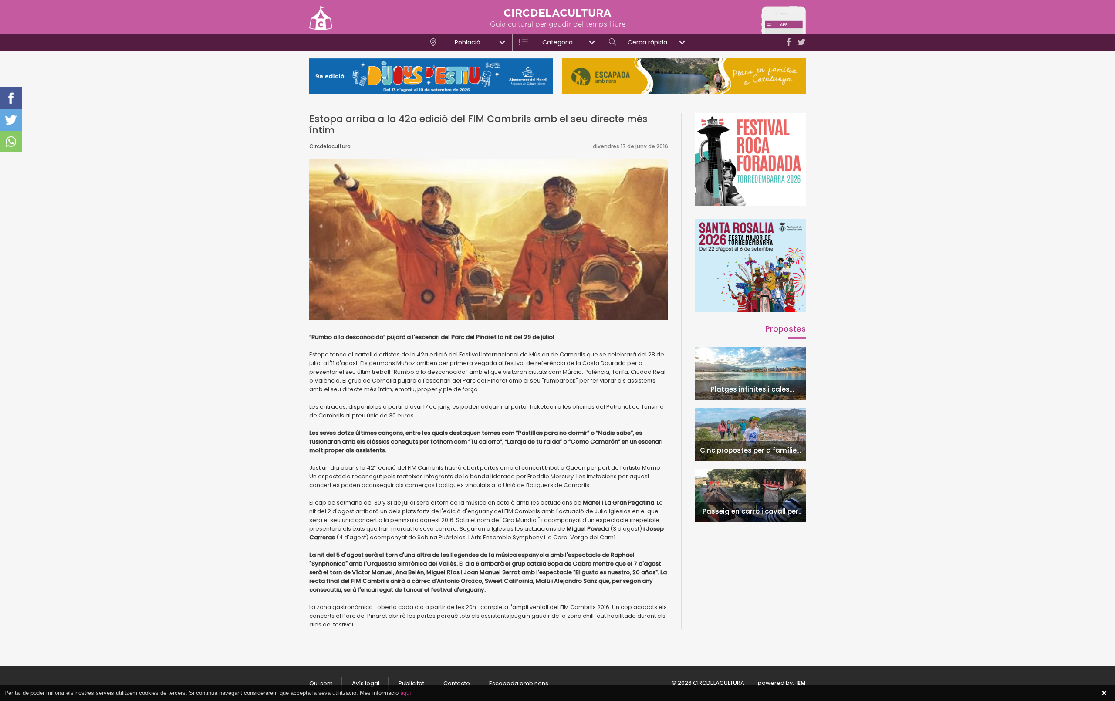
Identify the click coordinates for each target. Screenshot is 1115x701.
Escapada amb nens (518, 683)
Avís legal (365, 683)
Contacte (456, 683)
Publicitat (411, 683)
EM (801, 683)
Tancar (1104, 693)
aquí (405, 693)
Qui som (321, 683)
